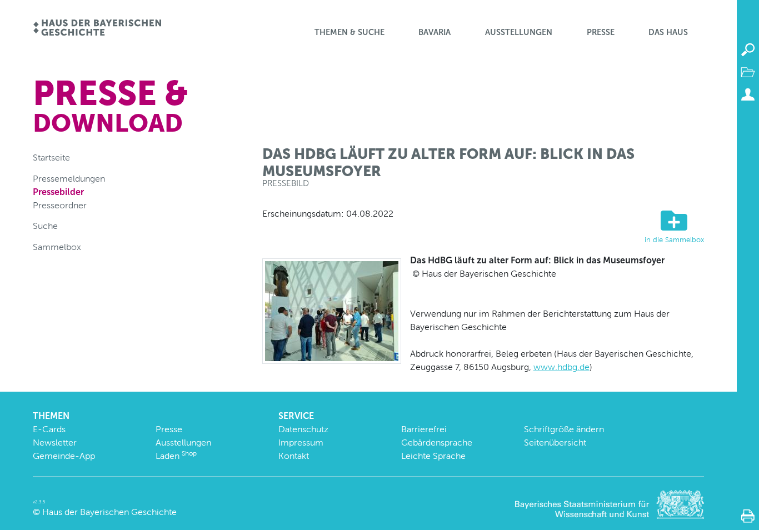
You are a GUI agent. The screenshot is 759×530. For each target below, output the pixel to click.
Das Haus (668, 32)
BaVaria (434, 32)
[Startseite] (97, 28)
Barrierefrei (424, 429)
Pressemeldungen (69, 178)
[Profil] (748, 94)
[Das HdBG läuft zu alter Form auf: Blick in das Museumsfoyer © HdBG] (331, 310)
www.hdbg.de (561, 367)
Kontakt (293, 456)
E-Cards (49, 429)
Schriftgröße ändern (564, 429)
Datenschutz (303, 429)
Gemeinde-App (64, 456)
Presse (601, 32)
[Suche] (748, 50)
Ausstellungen (518, 32)
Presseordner (60, 205)
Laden (176, 456)
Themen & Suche (349, 32)
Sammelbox (57, 247)
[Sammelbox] (748, 72)
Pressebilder (58, 192)
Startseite (51, 157)
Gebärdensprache (436, 442)
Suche (45, 226)
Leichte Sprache (433, 456)
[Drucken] (748, 516)
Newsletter (55, 442)
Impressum (300, 442)
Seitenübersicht (555, 442)
